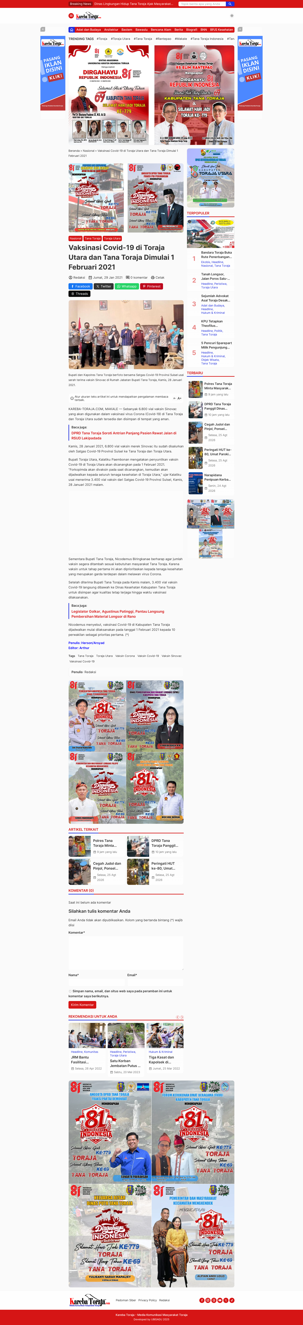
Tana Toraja (93, 238)
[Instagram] (208, 1300)
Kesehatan (117, 1051)
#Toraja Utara (120, 39)
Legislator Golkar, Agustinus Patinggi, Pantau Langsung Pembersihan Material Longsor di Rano (117, 614)
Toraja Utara (112, 238)
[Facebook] (202, 1300)
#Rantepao (163, 39)
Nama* (73, 975)
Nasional (75, 238)
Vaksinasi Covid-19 (82, 661)
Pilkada (75, 1051)
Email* (132, 975)
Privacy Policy (147, 1300)
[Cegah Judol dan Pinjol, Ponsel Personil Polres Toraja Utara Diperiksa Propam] (80, 872)
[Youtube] (220, 1300)
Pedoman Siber (126, 1300)
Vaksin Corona (125, 656)
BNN (204, 29)
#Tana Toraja (143, 39)
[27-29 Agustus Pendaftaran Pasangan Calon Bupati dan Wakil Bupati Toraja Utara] (87, 1035)
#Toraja (102, 39)
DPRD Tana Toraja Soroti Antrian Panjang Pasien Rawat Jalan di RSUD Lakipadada (123, 435)
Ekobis (205, 262)
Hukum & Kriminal (213, 312)
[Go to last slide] (177, 1017)
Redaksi (164, 1300)
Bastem (127, 29)
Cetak (160, 277)
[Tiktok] (232, 1300)
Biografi (191, 29)
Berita (179, 29)
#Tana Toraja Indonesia (207, 39)
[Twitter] (226, 1300)
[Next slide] (182, 1017)
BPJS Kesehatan (221, 29)
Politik (86, 1051)
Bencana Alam (161, 29)
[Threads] (214, 1300)
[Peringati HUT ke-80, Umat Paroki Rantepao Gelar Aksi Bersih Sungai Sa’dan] (138, 872)
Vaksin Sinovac (172, 656)
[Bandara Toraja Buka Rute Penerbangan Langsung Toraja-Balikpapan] (210, 234)
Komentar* (76, 932)
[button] (230, 4)
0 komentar (139, 277)
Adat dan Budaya (88, 29)
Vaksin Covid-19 (148, 656)
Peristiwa (220, 283)
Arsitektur (111, 29)
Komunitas (133, 1051)
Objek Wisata (210, 359)
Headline (217, 262)
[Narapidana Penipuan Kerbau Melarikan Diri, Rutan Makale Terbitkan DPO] (196, 483)
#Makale (181, 39)
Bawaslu (142, 29)
